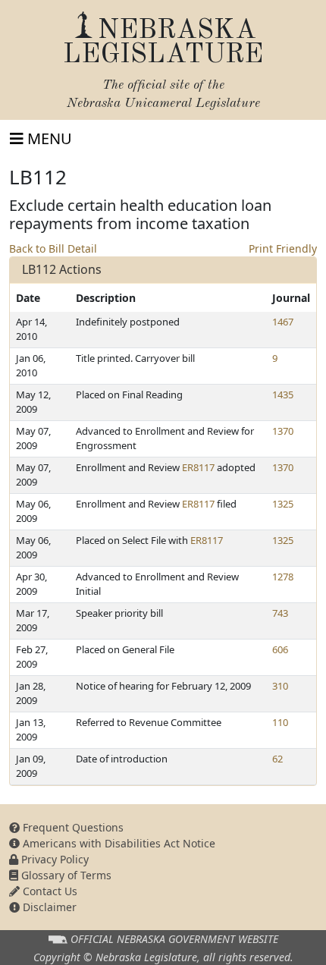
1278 (282, 576)
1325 (282, 504)
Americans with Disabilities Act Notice (117, 843)
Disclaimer (48, 907)
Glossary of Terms (64, 875)
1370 (282, 431)
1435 (282, 394)
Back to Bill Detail (53, 248)
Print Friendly (283, 248)
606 (280, 649)
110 (280, 722)
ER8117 (198, 467)
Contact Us (48, 891)
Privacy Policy (53, 859)
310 (280, 686)
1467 (282, 321)
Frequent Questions (72, 827)
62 (277, 758)
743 (280, 613)
